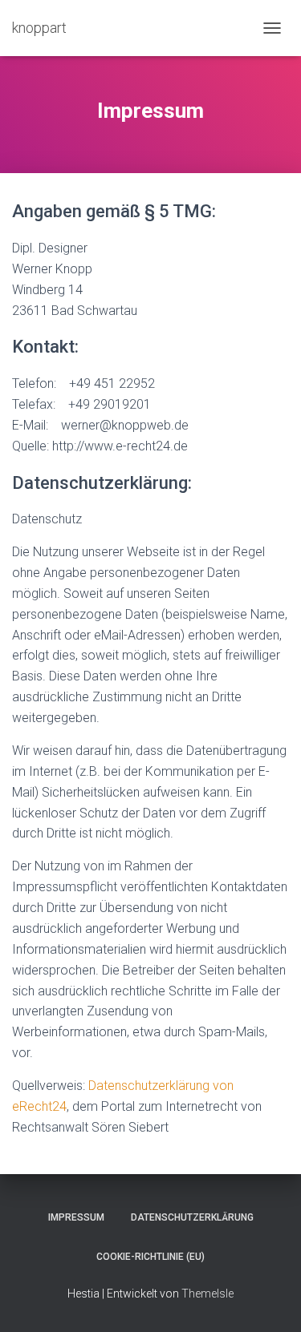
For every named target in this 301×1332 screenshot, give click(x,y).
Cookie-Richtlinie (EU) (150, 1256)
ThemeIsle (207, 1293)
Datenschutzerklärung (192, 1217)
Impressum (76, 1217)
